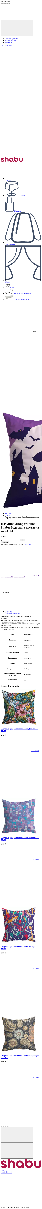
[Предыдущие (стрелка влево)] (17, 1135)
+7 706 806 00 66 (7, 46)
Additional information (12, 613)
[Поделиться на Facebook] (24, 592)
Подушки (8, 515)
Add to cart (5, 542)
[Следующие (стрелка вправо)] (17, 1151)
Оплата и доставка (11, 38)
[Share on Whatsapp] (16, 608)
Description (8, 611)
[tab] (23, 611)
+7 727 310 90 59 (6, 1173)
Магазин (8, 513)
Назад (33, 332)
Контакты (8, 42)
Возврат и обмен (11, 40)
